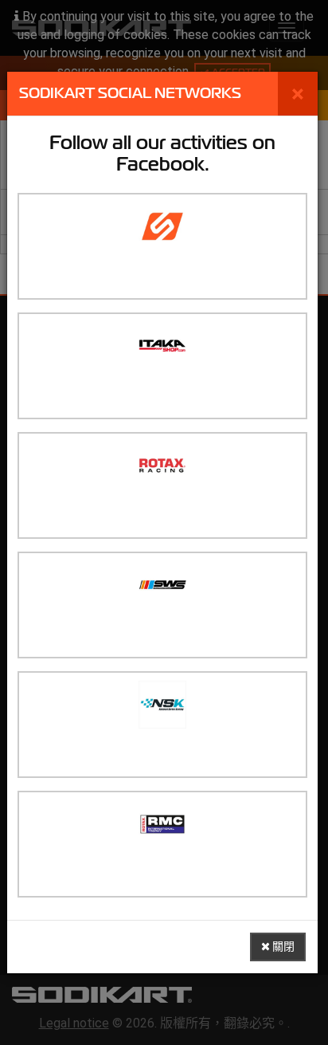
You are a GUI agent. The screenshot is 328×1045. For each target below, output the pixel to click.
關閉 (282, 946)
